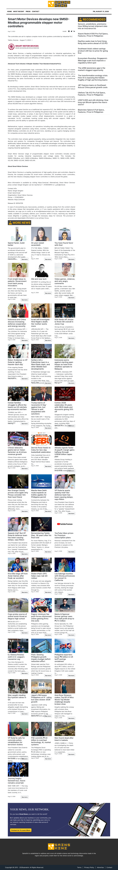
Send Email (16, 193)
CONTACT (35, 11)
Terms (79, 867)
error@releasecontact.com (45, 211)
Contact (109, 867)
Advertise (100, 867)
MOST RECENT (18, 11)
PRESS (28, 11)
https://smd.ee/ (19, 199)
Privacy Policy (89, 867)
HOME (9, 11)
